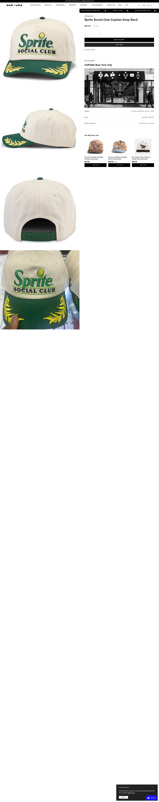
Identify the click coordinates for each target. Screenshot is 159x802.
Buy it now (119, 44)
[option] (40, 48)
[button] (139, 5)
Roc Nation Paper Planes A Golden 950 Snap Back (141, 158)
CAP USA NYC (88, 16)
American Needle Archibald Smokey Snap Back (93, 158)
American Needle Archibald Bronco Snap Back (117, 158)
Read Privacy (131, 793)
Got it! (123, 797)
